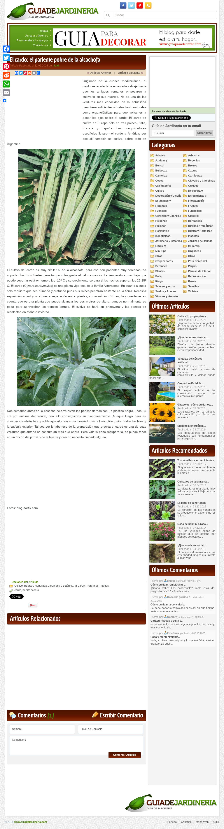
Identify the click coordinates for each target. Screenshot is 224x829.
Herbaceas (195, 220)
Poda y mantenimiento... (165, 636)
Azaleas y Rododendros (163, 162)
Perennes (92, 585)
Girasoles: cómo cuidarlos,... (195, 404)
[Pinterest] (6, 66)
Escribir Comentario (121, 715)
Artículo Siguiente (129, 72)
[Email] (6, 92)
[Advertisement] (43, 109)
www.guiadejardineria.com (30, 822)
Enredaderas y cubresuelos (197, 197)
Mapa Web (202, 822)
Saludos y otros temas (165, 288)
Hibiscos (160, 225)
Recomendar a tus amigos (32, 40)
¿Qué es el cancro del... (191, 545)
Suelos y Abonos (165, 291)
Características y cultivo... (166, 620)
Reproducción (197, 276)
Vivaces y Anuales (166, 296)
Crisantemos (163, 185)
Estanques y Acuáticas (163, 202)
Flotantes (161, 205)
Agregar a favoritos (36, 35)
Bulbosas (161, 170)
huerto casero (31, 590)
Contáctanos (40, 45)
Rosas (192, 281)
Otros (158, 256)
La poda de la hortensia (191, 502)
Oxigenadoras (164, 261)
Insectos (193, 236)
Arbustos (194, 155)
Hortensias (162, 231)
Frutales (193, 205)
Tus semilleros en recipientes (195, 460)
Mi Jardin (80, 585)
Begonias (194, 160)
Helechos (161, 220)
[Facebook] (6, 49)
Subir (216, 822)
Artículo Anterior (100, 72)
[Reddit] (6, 75)
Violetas (193, 291)
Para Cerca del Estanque (197, 263)
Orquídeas (194, 251)
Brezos (192, 165)
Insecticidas (162, 236)
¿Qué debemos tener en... (193, 337)
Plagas (192, 266)
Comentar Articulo (124, 754)
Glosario (193, 215)
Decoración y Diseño (168, 195)
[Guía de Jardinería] (53, 11)
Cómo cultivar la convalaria (167, 604)
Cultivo (18, 585)
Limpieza (160, 246)
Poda (158, 276)
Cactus (192, 170)
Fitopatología (196, 200)
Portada (43, 30)
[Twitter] (6, 57)
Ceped (159, 180)
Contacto (186, 822)
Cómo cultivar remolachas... (168, 584)
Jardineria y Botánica (60, 585)
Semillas (193, 286)
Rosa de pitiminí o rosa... (192, 524)
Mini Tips (160, 251)
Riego (159, 281)
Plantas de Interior (199, 271)
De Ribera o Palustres (195, 192)
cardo (17, 590)
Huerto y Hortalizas (35, 585)
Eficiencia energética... (191, 425)
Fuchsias (161, 210)
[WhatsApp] (6, 84)
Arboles (160, 155)
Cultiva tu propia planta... (192, 316)
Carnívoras (195, 175)
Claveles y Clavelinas (201, 180)
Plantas (104, 585)
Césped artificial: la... (190, 383)
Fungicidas (195, 210)
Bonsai (159, 165)
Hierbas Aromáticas (200, 225)
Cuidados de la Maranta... (193, 481)
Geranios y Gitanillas (168, 215)
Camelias (161, 175)
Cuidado (193, 185)
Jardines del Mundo (200, 241)
